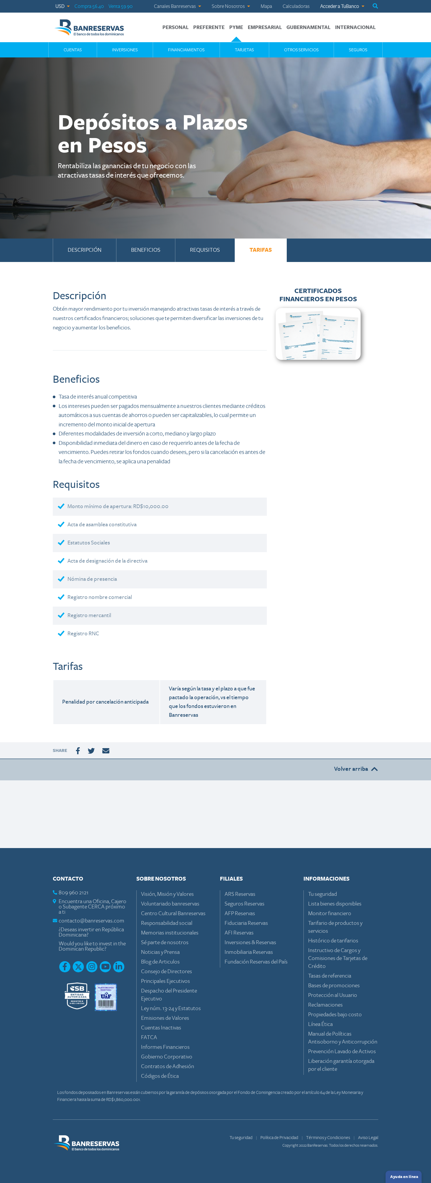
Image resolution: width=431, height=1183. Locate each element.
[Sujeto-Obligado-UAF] (106, 997)
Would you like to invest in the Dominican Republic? (92, 946)
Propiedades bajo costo (335, 1014)
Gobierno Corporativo (166, 1056)
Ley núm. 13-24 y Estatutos (171, 1008)
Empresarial (265, 27)
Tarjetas (244, 49)
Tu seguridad (322, 894)
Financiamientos (186, 49)
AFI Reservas (239, 933)
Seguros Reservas (244, 904)
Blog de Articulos (160, 962)
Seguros (358, 49)
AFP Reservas (240, 913)
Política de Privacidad (279, 1137)
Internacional (355, 27)
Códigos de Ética (160, 1076)
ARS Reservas (240, 894)
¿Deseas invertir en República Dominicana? (91, 932)
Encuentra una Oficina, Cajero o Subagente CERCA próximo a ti (92, 906)
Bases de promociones (334, 985)
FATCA (149, 1037)
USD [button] (60, 6)
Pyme (236, 27)
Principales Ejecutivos (165, 981)
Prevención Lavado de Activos (342, 1051)
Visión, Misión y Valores (167, 894)
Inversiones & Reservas (250, 942)
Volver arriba (351, 769)
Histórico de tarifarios (333, 940)
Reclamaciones (325, 1005)
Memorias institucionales (169, 933)
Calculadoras (296, 6)
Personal (175, 27)
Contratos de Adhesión (167, 1066)
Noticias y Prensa (160, 952)
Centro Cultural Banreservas (173, 913)
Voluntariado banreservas (170, 904)
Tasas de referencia (329, 976)
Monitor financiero (329, 913)
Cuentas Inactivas (161, 1027)
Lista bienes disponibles (335, 904)
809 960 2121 (74, 892)
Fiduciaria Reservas (246, 923)
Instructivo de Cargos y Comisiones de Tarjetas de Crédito (337, 958)
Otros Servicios (301, 49)
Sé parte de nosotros (165, 942)
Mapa (266, 6)
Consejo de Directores (166, 971)
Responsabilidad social (166, 923)
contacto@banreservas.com (91, 921)
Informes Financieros (165, 1047)
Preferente (209, 27)
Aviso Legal (368, 1137)
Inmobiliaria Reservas (249, 952)
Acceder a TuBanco (340, 6)
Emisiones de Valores (165, 1018)
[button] (375, 6)
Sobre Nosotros (229, 6)
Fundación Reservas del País (256, 962)
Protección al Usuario (332, 995)
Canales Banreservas (175, 6)
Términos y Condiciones (328, 1137)
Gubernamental (308, 27)
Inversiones (125, 49)
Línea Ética (320, 1024)
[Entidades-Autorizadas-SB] (77, 997)
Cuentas (73, 49)
